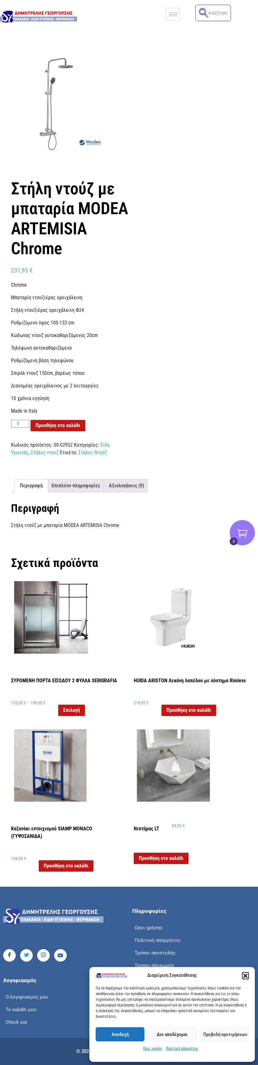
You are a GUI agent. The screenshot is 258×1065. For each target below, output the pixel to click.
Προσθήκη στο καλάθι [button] (188, 710)
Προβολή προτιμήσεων (225, 1034)
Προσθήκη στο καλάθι (58, 425)
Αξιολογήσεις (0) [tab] (126, 486)
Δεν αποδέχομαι (172, 1034)
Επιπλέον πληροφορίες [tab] (76, 486)
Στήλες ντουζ (45, 452)
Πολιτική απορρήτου (182, 1048)
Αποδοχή (120, 1034)
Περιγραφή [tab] (31, 486)
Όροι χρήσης (153, 1048)
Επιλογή (71, 710)
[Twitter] (26, 955)
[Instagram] (43, 955)
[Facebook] (9, 955)
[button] (245, 975)
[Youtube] (60, 955)
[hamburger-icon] (173, 14)
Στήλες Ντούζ (92, 452)
